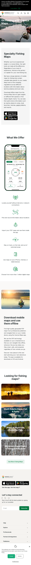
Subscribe (24, 508)
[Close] (29, 546)
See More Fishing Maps (15, 461)
